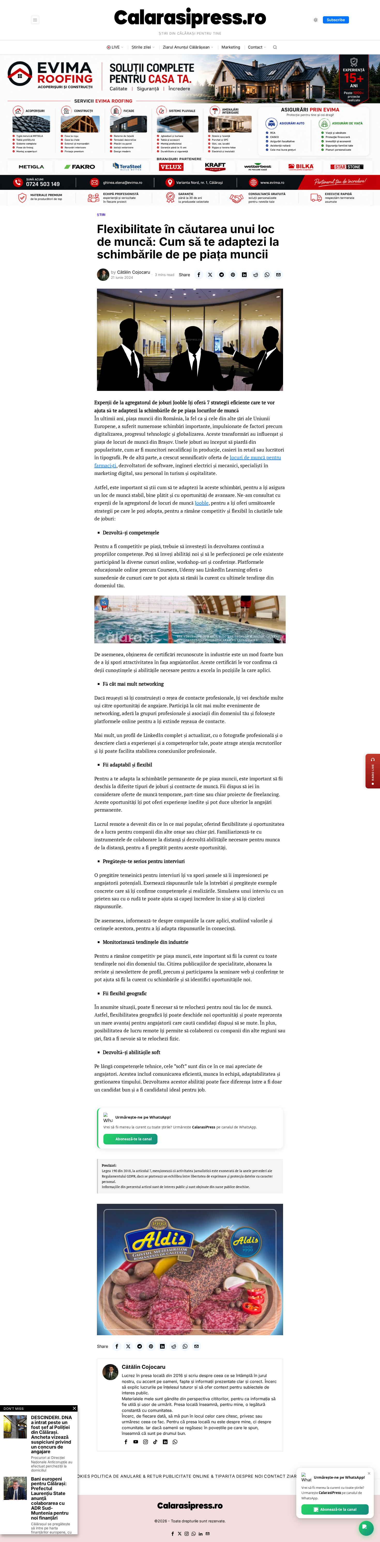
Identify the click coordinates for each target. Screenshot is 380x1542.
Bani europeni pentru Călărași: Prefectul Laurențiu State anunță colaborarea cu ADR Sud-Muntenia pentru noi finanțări (50, 1499)
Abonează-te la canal (134, 1139)
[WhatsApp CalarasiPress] (366, 1528)
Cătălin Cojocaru (133, 272)
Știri (101, 215)
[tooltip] (198, 274)
